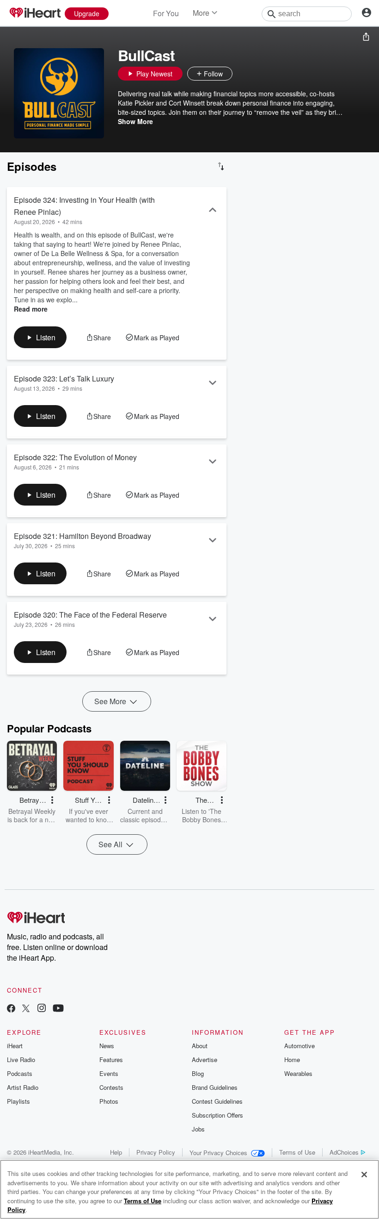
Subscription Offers (217, 1115)
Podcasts (19, 1073)
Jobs (198, 1129)
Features (111, 1059)
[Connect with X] (26, 1009)
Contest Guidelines (217, 1101)
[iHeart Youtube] (58, 1009)
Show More (135, 121)
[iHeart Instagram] (41, 1009)
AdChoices (344, 1152)
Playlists (18, 1101)
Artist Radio (22, 1087)
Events (108, 1073)
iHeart (15, 1045)
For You (166, 13)
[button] (241, 73)
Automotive (299, 1045)
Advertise (204, 1059)
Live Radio (21, 1059)
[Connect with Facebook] (11, 1009)
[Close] (364, 1174)
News (106, 1045)
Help (116, 1152)
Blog (198, 1073)
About (200, 1045)
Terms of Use (297, 1152)
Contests (111, 1087)
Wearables (298, 1073)
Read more (31, 308)
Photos (108, 1101)
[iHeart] (34, 13)
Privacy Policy (155, 1152)
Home (292, 1059)
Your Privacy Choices (218, 1152)
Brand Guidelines (215, 1087)
